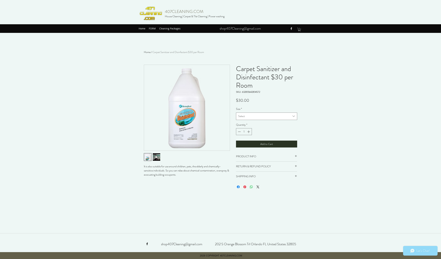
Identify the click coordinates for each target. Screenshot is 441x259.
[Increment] (249, 131)
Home (147, 52)
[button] (299, 29)
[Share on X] (258, 187)
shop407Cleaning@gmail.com (240, 28)
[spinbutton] (244, 131)
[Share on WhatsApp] (251, 187)
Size (239, 109)
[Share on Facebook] (238, 187)
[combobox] (266, 116)
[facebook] (291, 28)
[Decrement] (239, 131)
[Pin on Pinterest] (245, 187)
